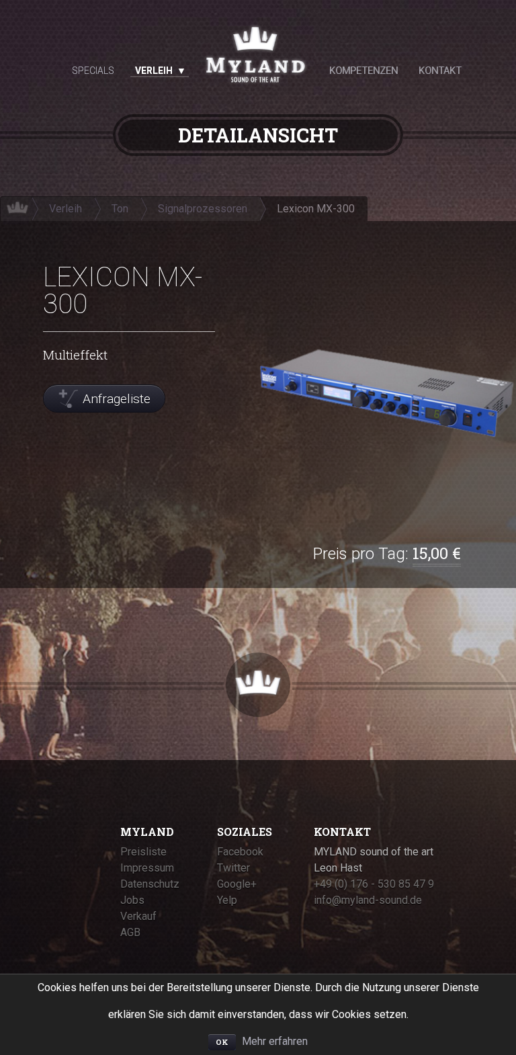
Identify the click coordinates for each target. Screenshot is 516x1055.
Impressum (147, 867)
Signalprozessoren (202, 208)
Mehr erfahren (275, 1041)
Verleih (154, 70)
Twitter (233, 867)
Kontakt (440, 70)
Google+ (237, 884)
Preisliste (143, 851)
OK (222, 1042)
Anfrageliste (116, 399)
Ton (120, 208)
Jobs (132, 900)
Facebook (240, 851)
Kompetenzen (363, 70)
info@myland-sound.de (368, 900)
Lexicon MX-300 (316, 208)
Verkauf (138, 916)
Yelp (227, 900)
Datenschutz (149, 884)
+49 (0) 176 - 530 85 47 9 (374, 884)
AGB (130, 932)
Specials (93, 70)
